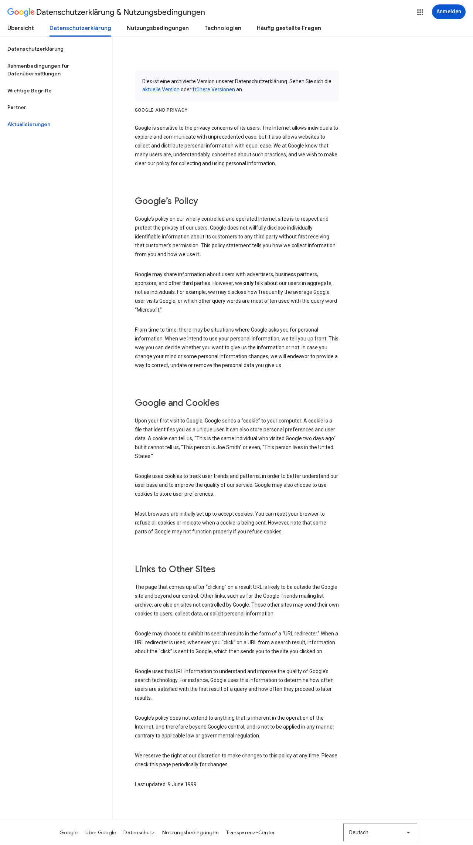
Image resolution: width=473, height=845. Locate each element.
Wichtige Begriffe (29, 90)
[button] (420, 12)
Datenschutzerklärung (80, 28)
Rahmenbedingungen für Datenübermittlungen (38, 69)
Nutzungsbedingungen (158, 28)
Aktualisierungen (28, 124)
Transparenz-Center (250, 832)
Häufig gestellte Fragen (289, 28)
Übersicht (20, 28)
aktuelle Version (161, 89)
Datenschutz (139, 832)
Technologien (222, 28)
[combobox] (380, 832)
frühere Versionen (214, 89)
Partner (16, 107)
